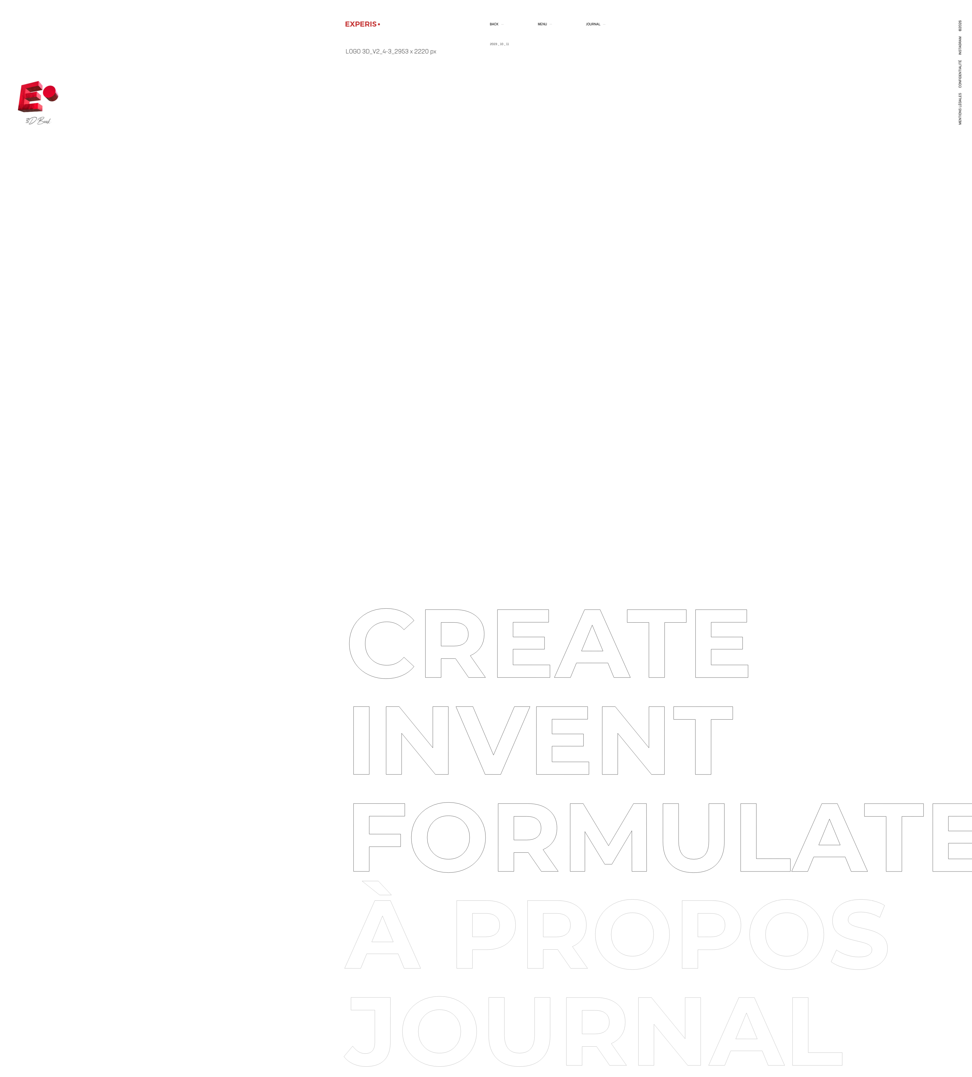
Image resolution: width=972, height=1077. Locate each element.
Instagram (960, 45)
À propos (618, 934)
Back (494, 24)
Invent (540, 740)
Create (549, 643)
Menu (542, 24)
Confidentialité (960, 74)
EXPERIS (361, 24)
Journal (593, 24)
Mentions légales (960, 109)
